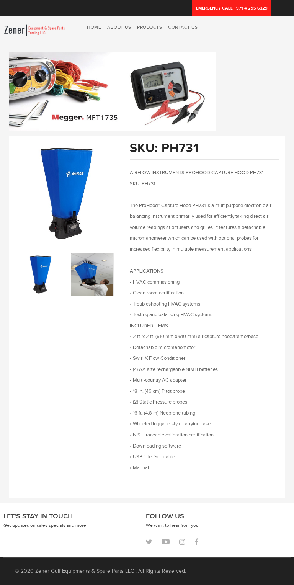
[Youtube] (166, 542)
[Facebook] (196, 542)
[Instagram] (182, 542)
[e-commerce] (35, 29)
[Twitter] (149, 542)
